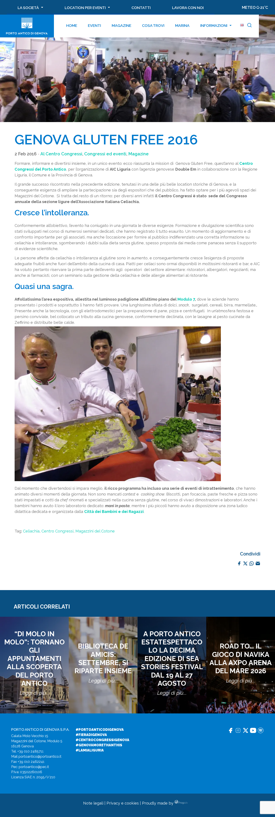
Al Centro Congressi (61, 153)
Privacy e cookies (123, 803)
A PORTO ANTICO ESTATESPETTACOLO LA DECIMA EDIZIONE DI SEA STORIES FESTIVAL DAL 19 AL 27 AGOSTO (172, 658)
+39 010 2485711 (30, 751)
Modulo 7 (186, 299)
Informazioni (213, 25)
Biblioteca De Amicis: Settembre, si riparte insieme (103, 658)
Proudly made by (158, 803)
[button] (249, 26)
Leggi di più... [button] (34, 693)
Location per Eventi (85, 7)
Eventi (94, 25)
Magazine (121, 25)
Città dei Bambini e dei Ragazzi (114, 511)
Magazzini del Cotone (95, 531)
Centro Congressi (57, 531)
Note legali (93, 803)
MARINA (182, 25)
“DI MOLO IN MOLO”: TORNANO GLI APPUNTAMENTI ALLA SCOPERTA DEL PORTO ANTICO (34, 658)
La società (28, 7)
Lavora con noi (188, 7)
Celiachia (31, 531)
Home (71, 25)
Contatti (141, 7)
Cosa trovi (153, 25)
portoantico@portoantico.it (39, 756)
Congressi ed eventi (105, 153)
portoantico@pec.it (34, 767)
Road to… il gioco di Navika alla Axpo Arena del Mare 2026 (240, 658)
